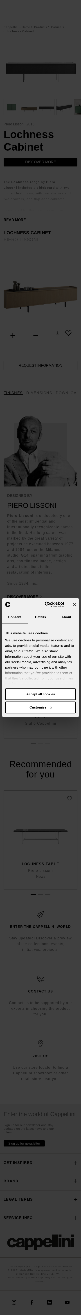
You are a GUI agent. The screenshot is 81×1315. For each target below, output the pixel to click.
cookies (24, 640)
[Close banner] (74, 604)
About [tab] (66, 617)
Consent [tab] (14, 617)
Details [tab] (40, 617)
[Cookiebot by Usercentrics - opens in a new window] (47, 604)
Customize (37, 707)
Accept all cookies (40, 694)
